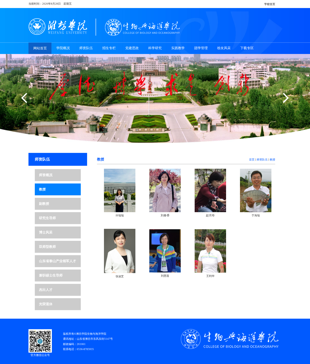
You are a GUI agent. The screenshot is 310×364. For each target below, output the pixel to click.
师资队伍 (262, 159)
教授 (272, 159)
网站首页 (40, 48)
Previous (25, 98)
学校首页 (269, 4)
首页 (252, 159)
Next (285, 98)
